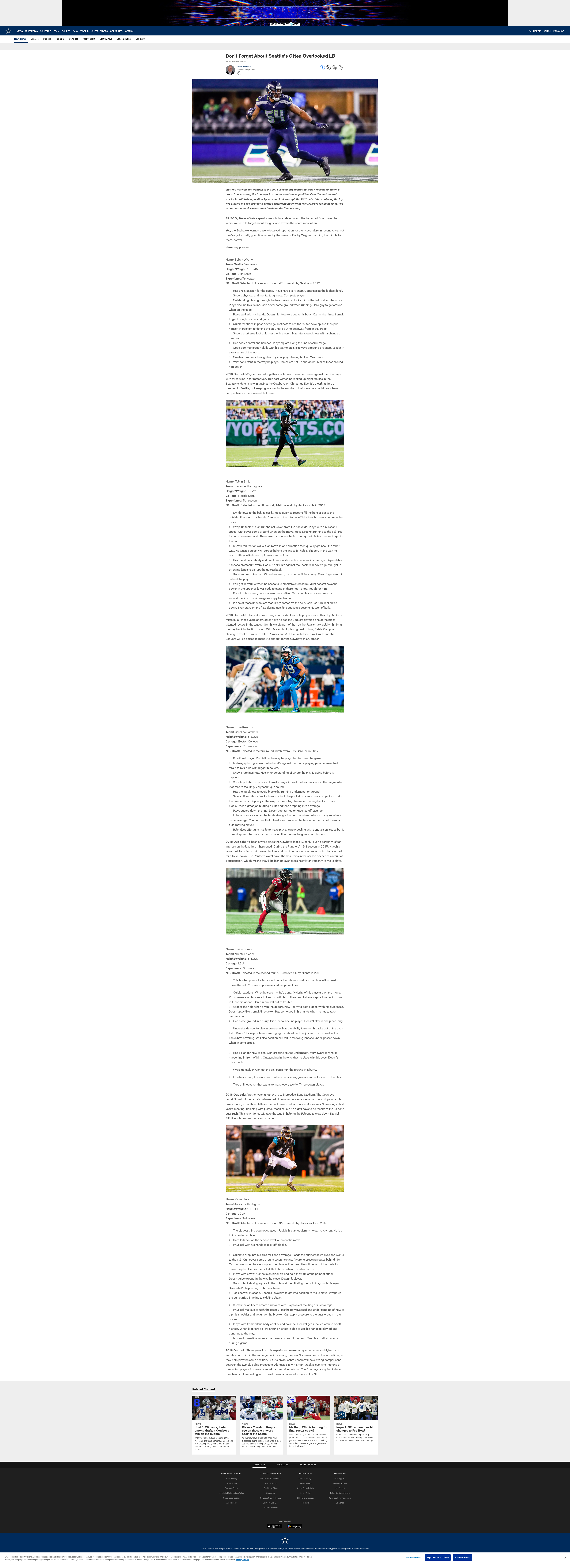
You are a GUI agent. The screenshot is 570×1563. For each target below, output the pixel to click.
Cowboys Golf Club (271, 1503)
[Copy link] (340, 67)
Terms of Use (231, 1483)
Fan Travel (305, 1503)
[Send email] (334, 69)
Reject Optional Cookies (438, 1557)
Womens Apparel (340, 1483)
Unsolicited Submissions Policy (231, 1493)
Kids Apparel (340, 1488)
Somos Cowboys (271, 1507)
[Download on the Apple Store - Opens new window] (274, 1526)
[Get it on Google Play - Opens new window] (294, 1527)
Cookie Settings (413, 1557)
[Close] (565, 1557)
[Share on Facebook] (322, 69)
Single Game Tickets (305, 1488)
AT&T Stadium (271, 1483)
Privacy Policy (231, 1478)
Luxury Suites (305, 1493)
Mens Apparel (339, 1478)
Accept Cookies (462, 1557)
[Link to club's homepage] (8, 30)
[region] (285, 1557)
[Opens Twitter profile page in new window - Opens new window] (239, 73)
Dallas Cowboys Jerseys (340, 1493)
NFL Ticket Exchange (305, 1498)
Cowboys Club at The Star (270, 1498)
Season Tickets (306, 1483)
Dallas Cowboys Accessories (339, 1498)
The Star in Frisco (271, 1488)
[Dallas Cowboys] (285, 1540)
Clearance (340, 1503)
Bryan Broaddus (244, 66)
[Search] (530, 31)
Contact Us (270, 1493)
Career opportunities (231, 1498)
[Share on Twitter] (328, 69)
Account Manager (305, 1478)
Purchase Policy (231, 1488)
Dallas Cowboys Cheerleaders (270, 1478)
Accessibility (231, 1503)
